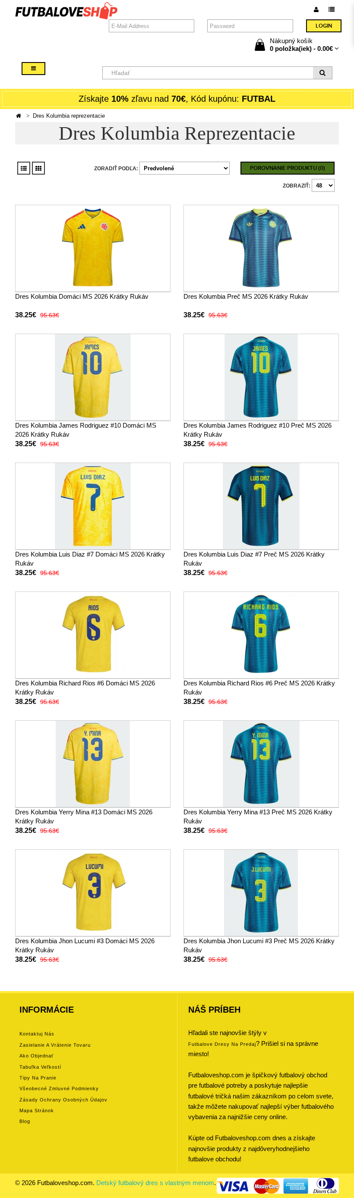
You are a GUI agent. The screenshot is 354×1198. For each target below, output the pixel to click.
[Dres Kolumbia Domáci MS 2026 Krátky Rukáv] (93, 247)
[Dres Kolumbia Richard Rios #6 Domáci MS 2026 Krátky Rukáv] (93, 634)
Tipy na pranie (38, 1077)
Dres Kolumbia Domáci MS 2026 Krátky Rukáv (82, 296)
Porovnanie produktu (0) (287, 168)
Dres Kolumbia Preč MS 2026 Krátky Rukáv (245, 296)
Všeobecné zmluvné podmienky (59, 1088)
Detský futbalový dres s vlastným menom (155, 1182)
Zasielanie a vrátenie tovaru (55, 1045)
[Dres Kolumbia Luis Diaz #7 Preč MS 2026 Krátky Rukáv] (261, 505)
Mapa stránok (36, 1110)
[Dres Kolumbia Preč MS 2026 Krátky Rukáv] (261, 247)
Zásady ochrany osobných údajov (63, 1099)
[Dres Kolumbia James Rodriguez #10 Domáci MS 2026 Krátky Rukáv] (93, 376)
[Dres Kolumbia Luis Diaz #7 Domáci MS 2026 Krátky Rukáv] (93, 505)
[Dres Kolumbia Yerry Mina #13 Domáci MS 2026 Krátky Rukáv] (93, 763)
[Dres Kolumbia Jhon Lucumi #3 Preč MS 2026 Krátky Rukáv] (261, 892)
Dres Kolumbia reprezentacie (69, 116)
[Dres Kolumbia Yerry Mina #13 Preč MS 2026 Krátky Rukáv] (261, 763)
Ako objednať (36, 1055)
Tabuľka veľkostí (40, 1067)
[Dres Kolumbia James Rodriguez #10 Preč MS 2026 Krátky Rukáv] (261, 376)
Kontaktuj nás (36, 1033)
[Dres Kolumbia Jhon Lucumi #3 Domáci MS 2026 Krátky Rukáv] (93, 892)
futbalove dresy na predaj (222, 1044)
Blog (24, 1121)
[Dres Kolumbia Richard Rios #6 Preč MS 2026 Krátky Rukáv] (261, 634)
